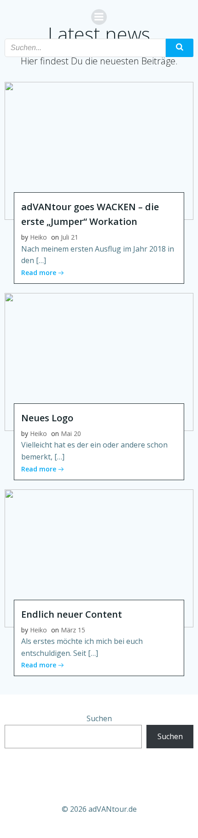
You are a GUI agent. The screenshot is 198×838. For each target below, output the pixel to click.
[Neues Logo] (99, 361)
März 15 (73, 630)
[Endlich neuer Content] (99, 557)
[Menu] (99, 17)
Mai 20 (71, 433)
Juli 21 (69, 237)
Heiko (38, 237)
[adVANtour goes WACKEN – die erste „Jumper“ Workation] (99, 150)
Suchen (99, 718)
